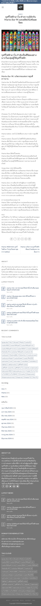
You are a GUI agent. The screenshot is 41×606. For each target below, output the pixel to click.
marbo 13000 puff (33, 348)
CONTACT (28, 600)
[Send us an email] (14, 486)
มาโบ (35, 371)
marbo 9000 (5, 345)
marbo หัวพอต (18, 358)
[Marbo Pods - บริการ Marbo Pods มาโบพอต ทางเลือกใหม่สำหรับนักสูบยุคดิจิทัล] (20, 7)
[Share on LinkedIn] (29, 239)
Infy (2, 389)
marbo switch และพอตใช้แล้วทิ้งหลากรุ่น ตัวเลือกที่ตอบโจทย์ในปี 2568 (22, 305)
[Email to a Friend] (22, 239)
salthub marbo (12, 364)
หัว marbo (22, 374)
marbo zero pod (32, 355)
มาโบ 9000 (5, 374)
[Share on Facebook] (15, 239)
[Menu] (2, 7)
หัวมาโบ (35, 377)
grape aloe (5, 342)
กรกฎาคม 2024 (6, 434)
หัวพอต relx (19, 377)
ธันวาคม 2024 (6, 416)
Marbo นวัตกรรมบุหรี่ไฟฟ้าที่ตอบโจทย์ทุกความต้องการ (30, 249)
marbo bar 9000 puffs (17, 352)
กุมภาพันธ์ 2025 (7, 408)
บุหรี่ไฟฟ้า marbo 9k (7, 368)
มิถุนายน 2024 (6, 438)
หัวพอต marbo (30, 374)
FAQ (33, 600)
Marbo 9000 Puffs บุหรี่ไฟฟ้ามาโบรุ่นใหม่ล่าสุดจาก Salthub (9, 249)
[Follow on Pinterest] (17, 486)
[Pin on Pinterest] (26, 239)
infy (11, 342)
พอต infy (27, 368)
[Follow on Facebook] (3, 486)
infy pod (16, 342)
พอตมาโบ (29, 371)
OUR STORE (15, 600)
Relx (2, 396)
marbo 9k (28, 342)
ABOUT (8, 600)
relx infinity (25, 361)
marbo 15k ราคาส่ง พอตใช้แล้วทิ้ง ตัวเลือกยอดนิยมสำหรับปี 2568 (23, 289)
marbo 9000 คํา (22, 348)
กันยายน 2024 (6, 427)
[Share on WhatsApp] (11, 239)
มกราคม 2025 (6, 412)
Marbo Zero (22, 355)
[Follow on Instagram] (7, 486)
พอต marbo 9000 (6, 371)
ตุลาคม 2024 (5, 423)
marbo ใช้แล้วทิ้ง (28, 358)
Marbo (20, 14)
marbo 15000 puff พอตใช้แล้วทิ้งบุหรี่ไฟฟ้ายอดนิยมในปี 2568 (23, 313)
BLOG (22, 600)
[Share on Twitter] (18, 239)
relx (11, 361)
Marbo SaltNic (14, 355)
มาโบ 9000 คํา (14, 374)
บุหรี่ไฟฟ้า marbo (22, 364)
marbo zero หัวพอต (7, 358)
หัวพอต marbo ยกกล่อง (8, 377)
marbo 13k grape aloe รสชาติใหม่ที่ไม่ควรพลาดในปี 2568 (21, 297)
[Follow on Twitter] (10, 486)
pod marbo (5, 361)
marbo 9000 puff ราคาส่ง (9, 348)
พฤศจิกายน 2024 (7, 419)
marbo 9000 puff (15, 345)
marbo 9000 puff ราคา (27, 345)
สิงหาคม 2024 (6, 431)
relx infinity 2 (33, 361)
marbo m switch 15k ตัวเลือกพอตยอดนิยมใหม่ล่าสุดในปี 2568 (22, 321)
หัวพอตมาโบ (27, 377)
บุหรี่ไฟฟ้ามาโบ (19, 368)
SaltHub (4, 364)
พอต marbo (34, 368)
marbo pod (5, 355)
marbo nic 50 (28, 352)
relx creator (17, 361)
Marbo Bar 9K (6, 352)
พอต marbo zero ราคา (19, 371)
